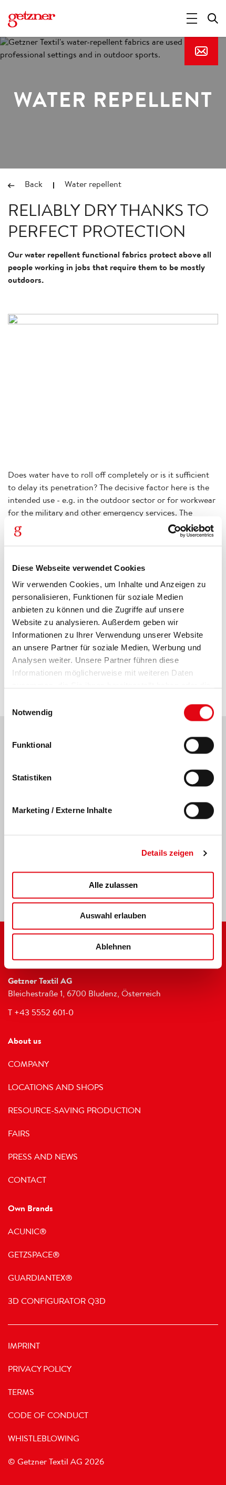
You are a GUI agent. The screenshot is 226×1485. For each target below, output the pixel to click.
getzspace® (34, 1256)
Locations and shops (56, 1088)
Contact (201, 51)
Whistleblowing (43, 1439)
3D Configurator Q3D (57, 1302)
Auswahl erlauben (113, 916)
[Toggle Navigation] (192, 18)
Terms (21, 1393)
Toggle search (213, 18)
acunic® (27, 1233)
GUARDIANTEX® (40, 1279)
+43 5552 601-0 (44, 1013)
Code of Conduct (48, 1416)
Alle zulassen (113, 884)
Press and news (43, 1158)
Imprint (24, 1347)
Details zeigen (167, 852)
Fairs (19, 1135)
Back (34, 185)
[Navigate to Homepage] (31, 19)
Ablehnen (113, 946)
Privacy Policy (39, 1370)
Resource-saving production (74, 1111)
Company (28, 1065)
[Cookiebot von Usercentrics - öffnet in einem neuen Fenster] (168, 531)
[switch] (199, 745)
